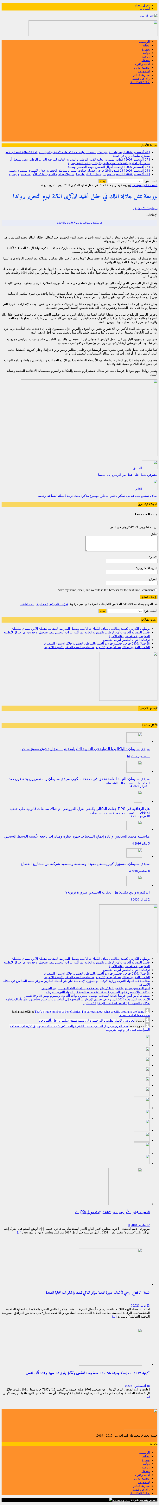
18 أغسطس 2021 (138, 1385)
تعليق (154, 533)
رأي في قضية (141, 78)
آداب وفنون (142, 64)
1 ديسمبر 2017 (140, 756)
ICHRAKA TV (140, 82)
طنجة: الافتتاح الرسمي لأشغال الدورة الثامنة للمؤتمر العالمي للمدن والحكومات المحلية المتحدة (98, 1293)
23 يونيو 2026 (141, 1305)
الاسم (153, 557)
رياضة (146, 56)
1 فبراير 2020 (141, 786)
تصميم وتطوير (148, 1500)
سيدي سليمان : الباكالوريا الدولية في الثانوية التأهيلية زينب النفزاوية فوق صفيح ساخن (85, 749)
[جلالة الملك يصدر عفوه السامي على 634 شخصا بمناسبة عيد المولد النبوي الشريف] (142, 1118)
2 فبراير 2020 (141, 899)
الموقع (153, 579)
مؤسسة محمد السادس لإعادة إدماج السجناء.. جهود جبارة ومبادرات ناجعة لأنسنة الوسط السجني (77, 836)
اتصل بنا (145, 8)
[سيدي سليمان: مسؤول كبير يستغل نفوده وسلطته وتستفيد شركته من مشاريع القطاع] (134, 856)
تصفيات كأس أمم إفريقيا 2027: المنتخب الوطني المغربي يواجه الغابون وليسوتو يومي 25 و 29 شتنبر (87, 995)
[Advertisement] (79, 114)
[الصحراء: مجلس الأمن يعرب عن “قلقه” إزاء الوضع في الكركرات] (125, 1203)
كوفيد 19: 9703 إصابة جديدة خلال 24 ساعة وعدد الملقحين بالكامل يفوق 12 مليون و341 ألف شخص (88, 1373)
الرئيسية (144, 41)
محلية (146, 45)
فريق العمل (142, 5)
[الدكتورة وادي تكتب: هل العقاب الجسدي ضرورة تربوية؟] (134, 885)
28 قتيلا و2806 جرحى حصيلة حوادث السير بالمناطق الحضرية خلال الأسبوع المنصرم (97, 643)
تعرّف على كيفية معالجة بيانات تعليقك (44, 604)
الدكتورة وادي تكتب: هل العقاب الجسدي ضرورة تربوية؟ (107, 892)
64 (128, 756)
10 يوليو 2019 (141, 816)
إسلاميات (144, 71)
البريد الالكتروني (147, 568)
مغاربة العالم (141, 75)
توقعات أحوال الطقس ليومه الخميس (126, 639)
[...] (19, 1232)
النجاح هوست (121, 1500)
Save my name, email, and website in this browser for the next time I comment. (105, 590)
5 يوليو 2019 (149, 208)
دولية (146, 52)
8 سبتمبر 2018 (140, 871)
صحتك (146, 60)
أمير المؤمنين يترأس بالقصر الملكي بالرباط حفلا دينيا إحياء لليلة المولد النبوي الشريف (95, 988)
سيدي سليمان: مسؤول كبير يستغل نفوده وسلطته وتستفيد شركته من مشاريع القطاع (85, 864)
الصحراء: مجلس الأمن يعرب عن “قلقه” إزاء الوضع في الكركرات (112, 1212)
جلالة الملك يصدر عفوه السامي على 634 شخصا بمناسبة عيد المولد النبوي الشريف (98, 992)
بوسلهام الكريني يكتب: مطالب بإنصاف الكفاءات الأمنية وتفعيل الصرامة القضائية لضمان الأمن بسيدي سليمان (81, 628)
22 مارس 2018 (140, 1225)
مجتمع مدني (142, 67)
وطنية (146, 49)
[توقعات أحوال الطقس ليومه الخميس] (142, 1065)
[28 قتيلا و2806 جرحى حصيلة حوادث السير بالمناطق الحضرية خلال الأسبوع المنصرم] (142, 1075)
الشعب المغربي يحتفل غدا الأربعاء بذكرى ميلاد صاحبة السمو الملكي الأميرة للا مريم (97, 647)
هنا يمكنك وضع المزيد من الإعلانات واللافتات (80, 222)
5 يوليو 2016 (142, 843)
